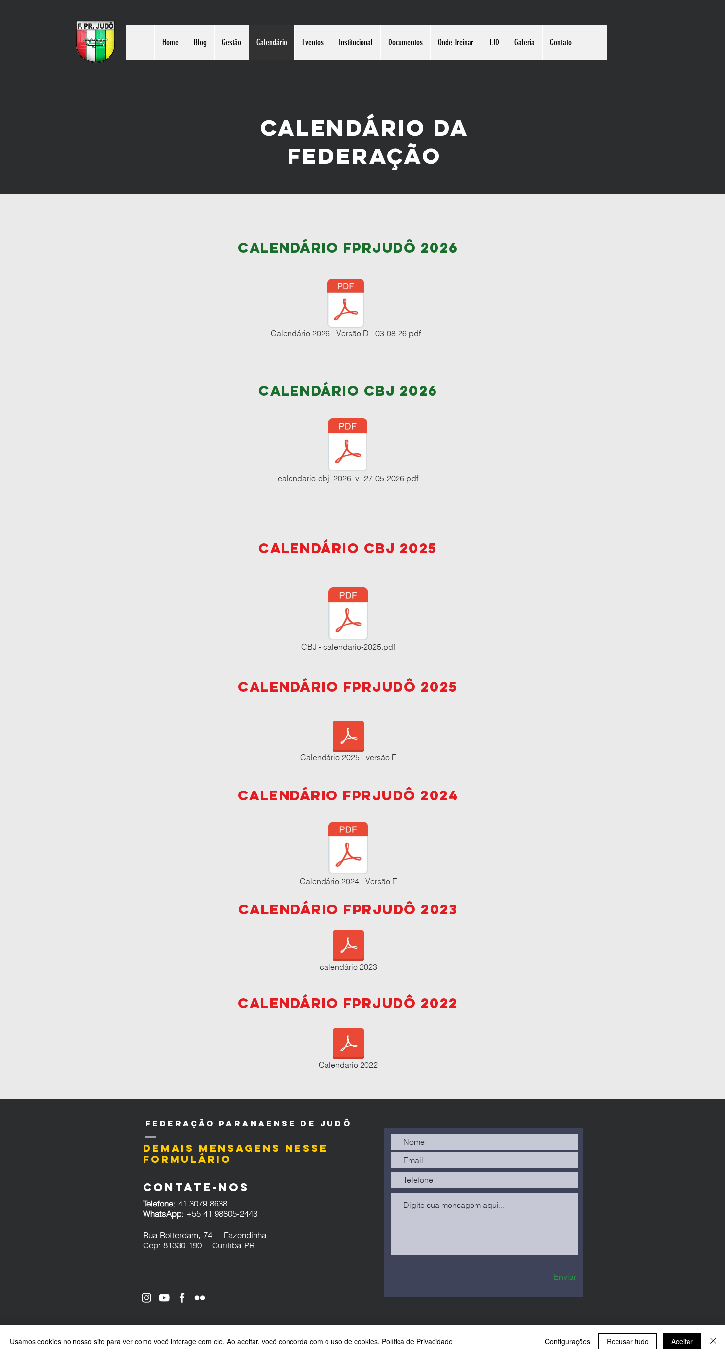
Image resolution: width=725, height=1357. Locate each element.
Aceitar (682, 1341)
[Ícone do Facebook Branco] (182, 1297)
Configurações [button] (567, 1341)
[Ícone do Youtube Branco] (164, 1297)
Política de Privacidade (417, 1341)
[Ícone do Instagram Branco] (146, 1297)
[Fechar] (713, 1341)
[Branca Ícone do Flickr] (199, 1297)
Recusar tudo (628, 1341)
